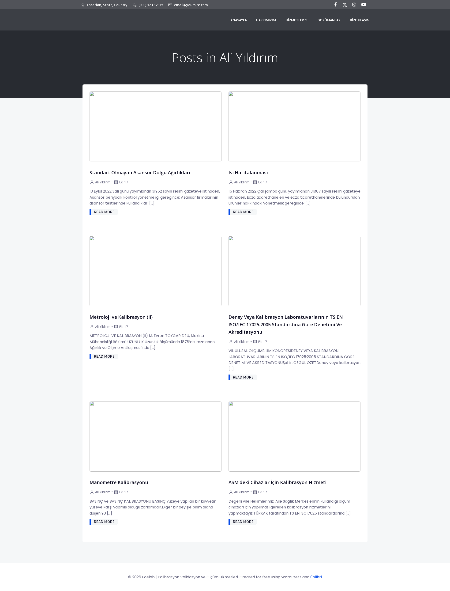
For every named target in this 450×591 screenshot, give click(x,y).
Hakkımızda (266, 20)
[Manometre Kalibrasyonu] (155, 436)
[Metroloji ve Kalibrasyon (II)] (155, 270)
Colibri (316, 577)
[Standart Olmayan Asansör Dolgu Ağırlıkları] (155, 126)
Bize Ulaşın (359, 20)
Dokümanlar (329, 20)
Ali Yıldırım (102, 182)
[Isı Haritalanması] (294, 126)
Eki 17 (123, 182)
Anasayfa (238, 20)
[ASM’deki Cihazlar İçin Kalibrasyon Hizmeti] (294, 436)
